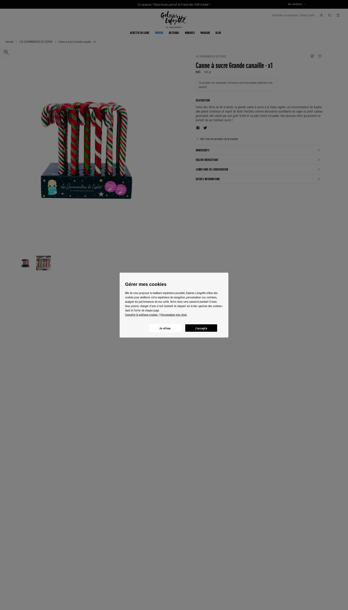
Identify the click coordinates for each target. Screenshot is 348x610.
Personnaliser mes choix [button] (173, 314)
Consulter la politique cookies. (141, 314)
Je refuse (165, 328)
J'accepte (201, 328)
